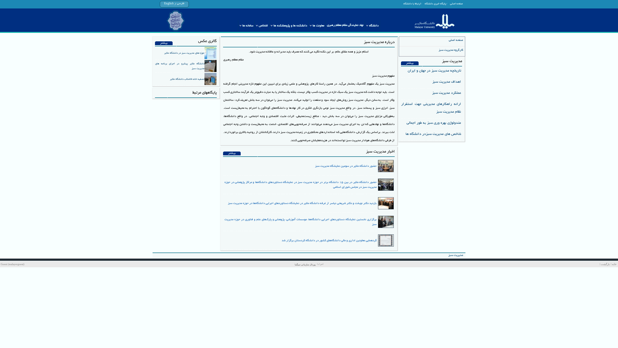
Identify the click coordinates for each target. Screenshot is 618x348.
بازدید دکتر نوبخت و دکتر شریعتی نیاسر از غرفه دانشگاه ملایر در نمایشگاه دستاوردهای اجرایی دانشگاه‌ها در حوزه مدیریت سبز (302, 203)
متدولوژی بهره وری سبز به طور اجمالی (434, 123)
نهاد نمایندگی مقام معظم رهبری (345, 25)
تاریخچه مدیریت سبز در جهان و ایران (434, 71)
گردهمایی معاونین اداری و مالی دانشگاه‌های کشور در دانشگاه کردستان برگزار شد (329, 240)
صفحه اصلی (456, 3)
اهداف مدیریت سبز (446, 82)
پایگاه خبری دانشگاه (435, 3)
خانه (614, 264)
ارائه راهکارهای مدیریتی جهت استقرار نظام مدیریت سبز (431, 108)
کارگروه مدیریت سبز (451, 50)
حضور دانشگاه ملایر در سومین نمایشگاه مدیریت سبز (346, 166)
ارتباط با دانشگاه (412, 3)
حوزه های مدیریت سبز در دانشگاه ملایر (184, 53)
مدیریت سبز (455, 255)
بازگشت (605, 264)
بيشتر (410, 63)
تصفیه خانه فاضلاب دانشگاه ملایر (187, 79)
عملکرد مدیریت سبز (446, 93)
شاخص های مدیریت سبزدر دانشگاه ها (433, 134)
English (169, 3)
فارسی (180, 3)
